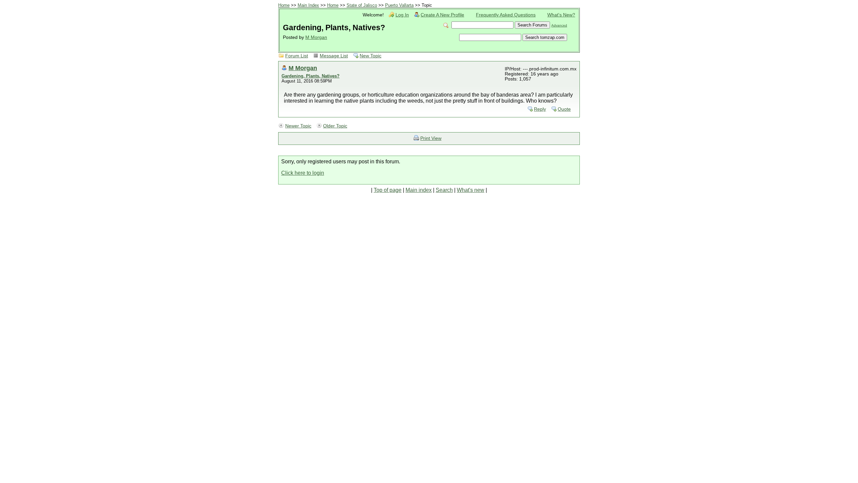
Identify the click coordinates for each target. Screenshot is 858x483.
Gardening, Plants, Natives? (311, 75)
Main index (419, 190)
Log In (402, 14)
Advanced (559, 25)
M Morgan (316, 37)
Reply (540, 109)
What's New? (561, 14)
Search (444, 190)
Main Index (308, 5)
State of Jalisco (362, 5)
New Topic (370, 55)
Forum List (296, 55)
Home (284, 5)
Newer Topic (298, 125)
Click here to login (302, 173)
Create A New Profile (442, 14)
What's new (470, 190)
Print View (430, 138)
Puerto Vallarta (399, 5)
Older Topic (335, 125)
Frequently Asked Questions (506, 14)
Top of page (388, 190)
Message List (334, 55)
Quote (564, 109)
